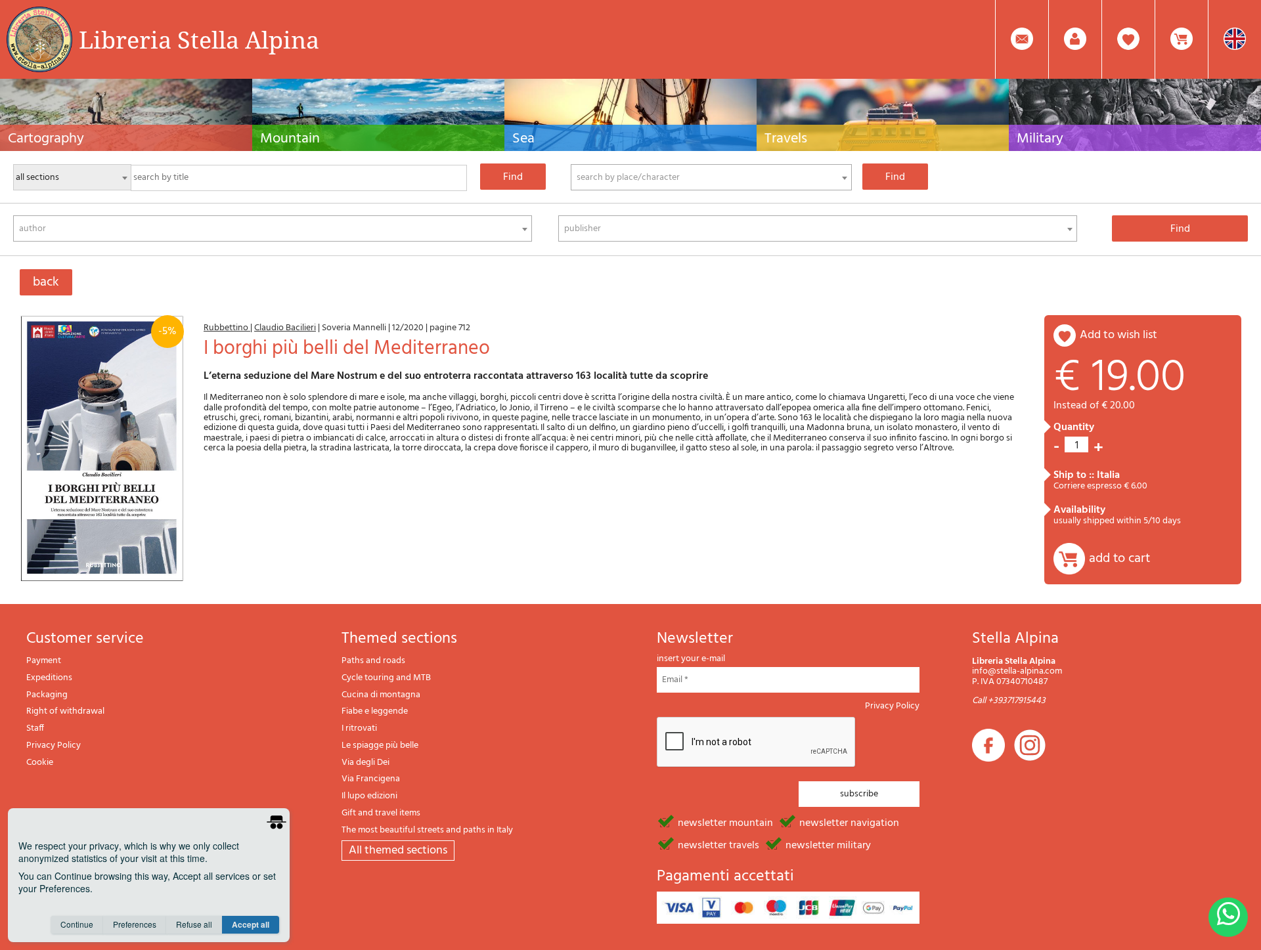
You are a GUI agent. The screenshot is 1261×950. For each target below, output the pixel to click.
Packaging (47, 695)
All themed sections (398, 850)
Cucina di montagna (381, 695)
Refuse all (194, 924)
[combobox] (711, 177)
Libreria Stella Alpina (199, 39)
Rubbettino (227, 327)
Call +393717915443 (1009, 700)
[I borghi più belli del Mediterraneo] (102, 448)
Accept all (250, 924)
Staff (35, 728)
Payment (43, 661)
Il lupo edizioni (369, 796)
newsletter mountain (725, 822)
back (46, 282)
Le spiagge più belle (380, 745)
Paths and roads (373, 661)
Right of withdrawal (65, 711)
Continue (76, 924)
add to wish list (1118, 335)
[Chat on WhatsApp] (1228, 917)
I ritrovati (359, 728)
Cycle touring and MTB (386, 678)
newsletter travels (718, 844)
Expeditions (49, 678)
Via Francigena (371, 779)
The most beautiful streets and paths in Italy (427, 830)
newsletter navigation (849, 822)
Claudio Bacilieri (285, 327)
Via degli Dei (365, 762)
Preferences (134, 924)
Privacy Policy (53, 745)
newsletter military (828, 844)
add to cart (1119, 558)
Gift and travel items (381, 813)
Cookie (39, 762)
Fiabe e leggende (375, 711)
